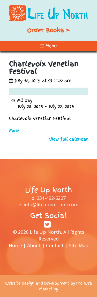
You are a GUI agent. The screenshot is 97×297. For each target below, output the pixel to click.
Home (15, 245)
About (34, 245)
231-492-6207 (51, 198)
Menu (50, 46)
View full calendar (68, 139)
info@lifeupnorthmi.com (51, 204)
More (14, 131)
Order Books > (48, 30)
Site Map (78, 245)
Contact (55, 245)
